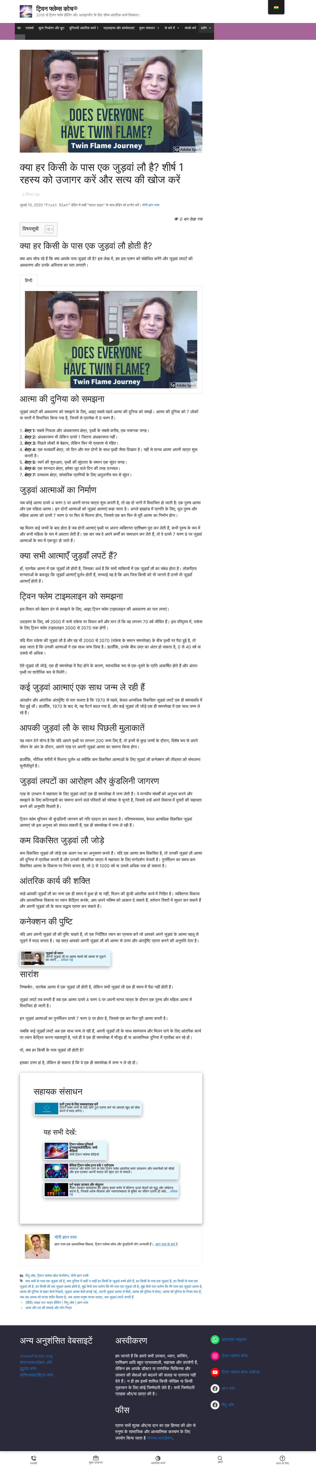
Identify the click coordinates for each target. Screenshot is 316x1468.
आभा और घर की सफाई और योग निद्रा (48, 1308)
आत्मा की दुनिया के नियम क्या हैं (182, 1291)
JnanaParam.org (36, 1355)
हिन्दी (28, 280)
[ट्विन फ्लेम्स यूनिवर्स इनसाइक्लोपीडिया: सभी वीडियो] (75, 1151)
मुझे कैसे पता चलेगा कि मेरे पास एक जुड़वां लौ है (110, 1286)
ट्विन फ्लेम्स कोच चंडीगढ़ (240, 1372)
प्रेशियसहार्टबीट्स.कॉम (36, 1375)
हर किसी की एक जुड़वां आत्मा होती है (58, 1286)
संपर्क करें (190, 28)
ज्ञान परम (228, 1388)
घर (19, 28)
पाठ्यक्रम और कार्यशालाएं (118, 28)
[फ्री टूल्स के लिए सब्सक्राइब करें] (88, 1108)
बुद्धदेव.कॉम (28, 1368)
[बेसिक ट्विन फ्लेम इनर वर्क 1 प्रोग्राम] (111, 1171)
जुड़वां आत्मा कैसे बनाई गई (81, 1291)
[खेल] (111, 340)
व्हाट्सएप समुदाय (234, 1339)
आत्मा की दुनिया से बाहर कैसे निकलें (41, 1291)
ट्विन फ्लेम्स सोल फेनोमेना (53, 1275)
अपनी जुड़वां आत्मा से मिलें (114, 1291)
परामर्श (30, 28)
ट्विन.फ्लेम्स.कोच (235, 1355)
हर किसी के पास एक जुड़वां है (153, 1281)
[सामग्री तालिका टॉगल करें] (46, 229)
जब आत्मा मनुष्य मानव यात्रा (85, 1297)
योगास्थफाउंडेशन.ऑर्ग (36, 1362)
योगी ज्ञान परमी (79, 1275)
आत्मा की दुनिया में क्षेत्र (146, 1291)
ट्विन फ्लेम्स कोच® (57, 8)
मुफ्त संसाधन (147, 28)
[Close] (20, 37)
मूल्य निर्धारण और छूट (51, 28)
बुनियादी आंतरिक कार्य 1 (84, 28)
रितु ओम (30, 1275)
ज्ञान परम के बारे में (167, 1244)
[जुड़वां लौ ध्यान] (65, 958)
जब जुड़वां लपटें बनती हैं (119, 1297)
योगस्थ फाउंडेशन (159, 1438)
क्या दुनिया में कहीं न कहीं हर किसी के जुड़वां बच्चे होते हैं (100, 1281)
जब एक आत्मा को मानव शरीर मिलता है (43, 1297)
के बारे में (170, 28)
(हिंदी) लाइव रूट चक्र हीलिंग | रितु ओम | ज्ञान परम (56, 1302)
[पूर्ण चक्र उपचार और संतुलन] (111, 1190)
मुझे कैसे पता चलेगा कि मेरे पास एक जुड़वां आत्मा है (171, 1286)
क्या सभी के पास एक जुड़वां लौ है (45, 1281)
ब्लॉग (204, 28)
